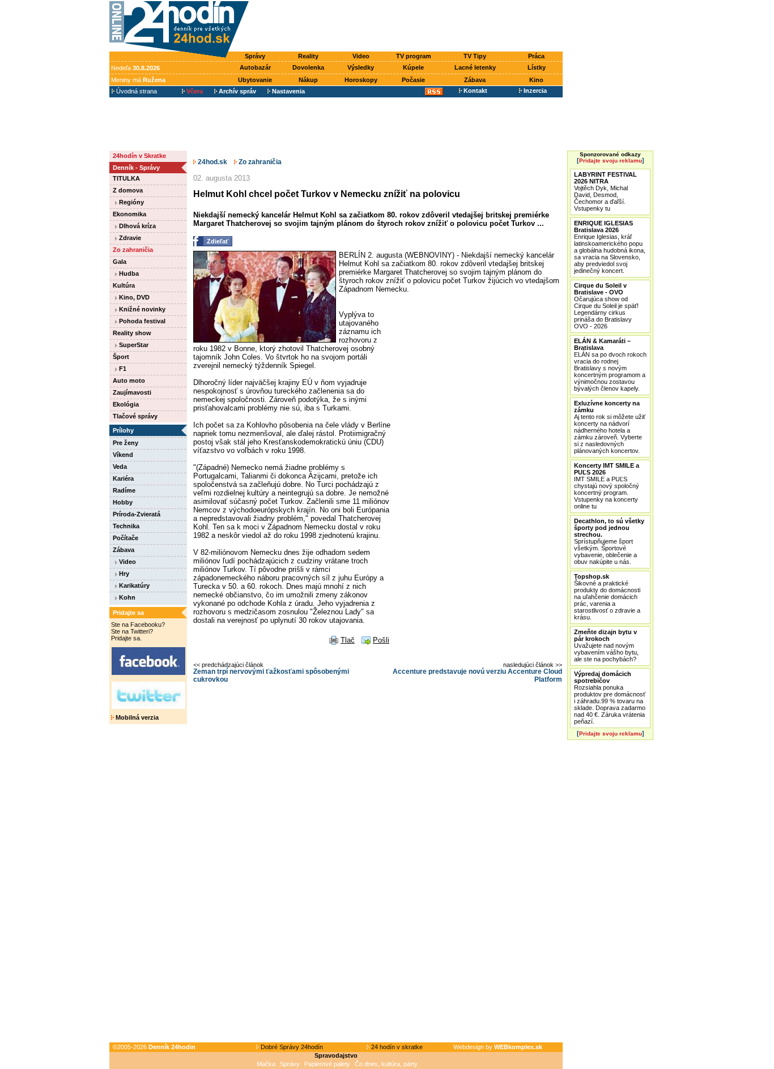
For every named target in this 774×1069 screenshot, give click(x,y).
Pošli (381, 640)
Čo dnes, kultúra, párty (386, 1064)
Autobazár (255, 67)
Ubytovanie (255, 79)
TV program (413, 56)
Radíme (124, 490)
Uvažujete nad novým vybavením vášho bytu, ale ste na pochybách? (606, 645)
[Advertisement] (408, 27)
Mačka (266, 1064)
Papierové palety (327, 1064)
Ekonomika (129, 214)
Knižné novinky (141, 309)
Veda (120, 466)
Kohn (126, 597)
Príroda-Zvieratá (136, 514)
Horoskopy (361, 79)
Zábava (475, 79)
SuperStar (132, 344)
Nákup (308, 79)
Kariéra (123, 478)
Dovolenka (308, 67)
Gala (119, 261)
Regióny (130, 202)
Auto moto (129, 380)
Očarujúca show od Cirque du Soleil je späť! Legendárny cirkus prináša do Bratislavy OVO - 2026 (606, 306)
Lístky (537, 67)
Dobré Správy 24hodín (291, 1047)
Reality (308, 56)
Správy (255, 56)
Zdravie (129, 237)
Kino (536, 79)
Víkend (123, 454)
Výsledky (360, 67)
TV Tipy (474, 56)
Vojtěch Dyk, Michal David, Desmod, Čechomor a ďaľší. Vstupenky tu (605, 191)
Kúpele (413, 67)
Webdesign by (497, 1047)
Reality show (132, 333)
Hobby (123, 502)
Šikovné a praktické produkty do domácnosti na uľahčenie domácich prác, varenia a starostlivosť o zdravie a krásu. (607, 597)
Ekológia (126, 404)
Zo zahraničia (133, 249)
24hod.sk (211, 162)
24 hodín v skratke (396, 1047)
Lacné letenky (475, 67)
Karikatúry (133, 585)
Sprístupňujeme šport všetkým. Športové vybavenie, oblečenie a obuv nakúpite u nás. (609, 541)
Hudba (128, 273)
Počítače (125, 537)
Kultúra (124, 285)
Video (360, 56)
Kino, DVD (133, 297)
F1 (121, 368)
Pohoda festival (141, 321)
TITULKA (126, 178)
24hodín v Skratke (139, 155)
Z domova (128, 190)
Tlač (348, 640)
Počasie (413, 79)
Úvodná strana (135, 91)
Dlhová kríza (136, 226)
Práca (536, 56)
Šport (121, 356)
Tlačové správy (135, 416)
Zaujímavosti (132, 392)
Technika (126, 526)
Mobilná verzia (136, 717)
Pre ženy (125, 442)
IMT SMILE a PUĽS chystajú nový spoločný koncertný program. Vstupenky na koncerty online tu (606, 486)
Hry (123, 573)
